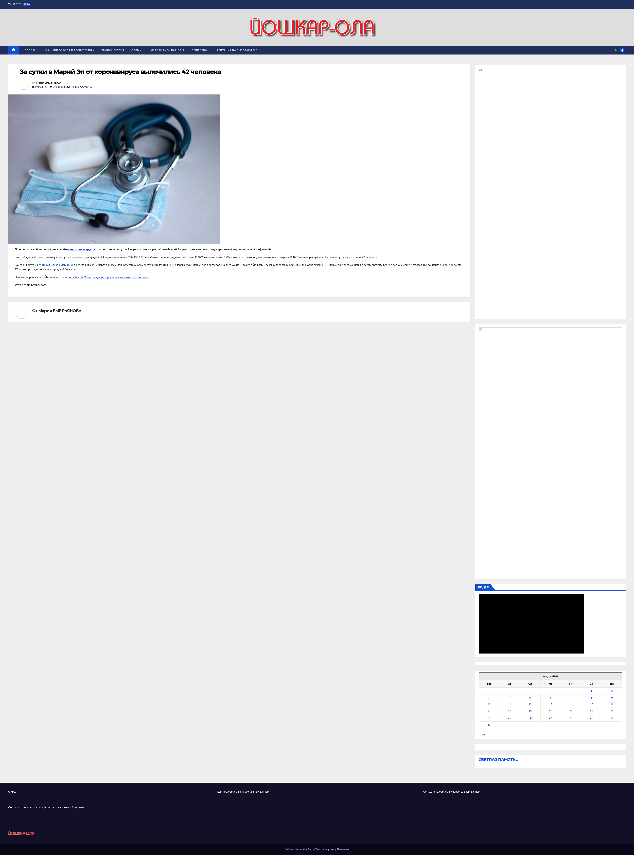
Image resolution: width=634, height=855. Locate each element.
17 (489, 711)
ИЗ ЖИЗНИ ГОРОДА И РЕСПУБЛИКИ (68, 50)
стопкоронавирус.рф (82, 249)
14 (570, 704)
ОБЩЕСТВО (199, 50)
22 (591, 711)
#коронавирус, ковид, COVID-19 (72, 86)
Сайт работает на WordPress (299, 849)
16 (612, 704)
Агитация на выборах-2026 (237, 50)
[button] (616, 50)
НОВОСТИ (29, 50)
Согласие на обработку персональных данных (451, 791)
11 (509, 704)
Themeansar (343, 849)
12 (530, 704)
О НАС (12, 791)
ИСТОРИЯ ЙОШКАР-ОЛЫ (167, 50)
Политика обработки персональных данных (242, 791)
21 (570, 711)
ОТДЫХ (136, 50)
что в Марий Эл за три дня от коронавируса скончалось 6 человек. (109, 277)
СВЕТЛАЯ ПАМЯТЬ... (499, 759)
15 (591, 704)
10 (489, 704)
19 (530, 711)
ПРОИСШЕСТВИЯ (112, 50)
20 (550, 711)
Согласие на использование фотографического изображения (46, 807)
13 (550, 704)
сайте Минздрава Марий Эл (56, 265)
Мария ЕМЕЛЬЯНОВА (48, 82)
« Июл (482, 734)
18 (509, 711)
